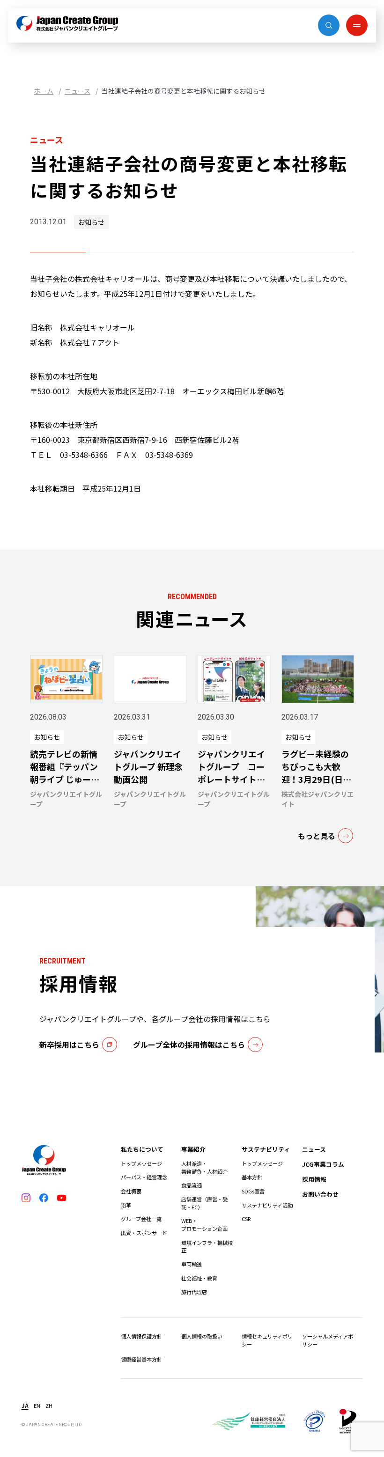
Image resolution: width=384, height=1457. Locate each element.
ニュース (77, 91)
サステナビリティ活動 (267, 1205)
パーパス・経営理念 (144, 1177)
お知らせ (91, 222)
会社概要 (131, 1191)
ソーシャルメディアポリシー (327, 1340)
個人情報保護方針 (141, 1336)
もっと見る (316, 835)
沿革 (126, 1205)
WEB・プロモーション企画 (204, 1224)
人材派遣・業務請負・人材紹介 (204, 1167)
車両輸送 (191, 1264)
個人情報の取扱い (201, 1336)
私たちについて (142, 1149)
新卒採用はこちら (69, 1044)
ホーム (43, 91)
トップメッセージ (141, 1163)
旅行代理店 (194, 1291)
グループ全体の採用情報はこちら (189, 1044)
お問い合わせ (320, 1194)
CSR (246, 1218)
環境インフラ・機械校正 (207, 1246)
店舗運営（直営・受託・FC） (204, 1203)
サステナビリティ (266, 1149)
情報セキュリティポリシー (267, 1340)
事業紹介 (193, 1149)
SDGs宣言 (253, 1191)
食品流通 (191, 1185)
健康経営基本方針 (141, 1359)
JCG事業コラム (323, 1164)
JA (25, 1405)
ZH (48, 1405)
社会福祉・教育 (199, 1278)
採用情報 (314, 1179)
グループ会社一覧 (141, 1218)
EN (37, 1405)
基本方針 (252, 1177)
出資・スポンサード (144, 1232)
